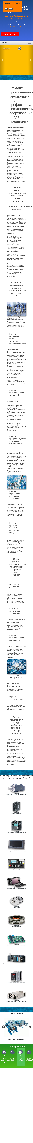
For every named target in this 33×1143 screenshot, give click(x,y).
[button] (2, 60)
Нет (11, 8)
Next (29, 1026)
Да (7, 8)
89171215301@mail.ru (17, 27)
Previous (3, 1026)
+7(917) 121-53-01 (16, 25)
